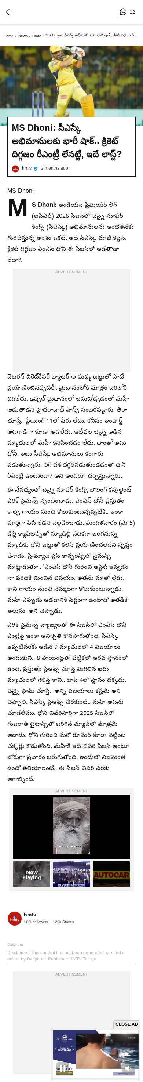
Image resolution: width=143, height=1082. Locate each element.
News (22, 36)
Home (9, 36)
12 (124, 12)
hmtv (36, 36)
